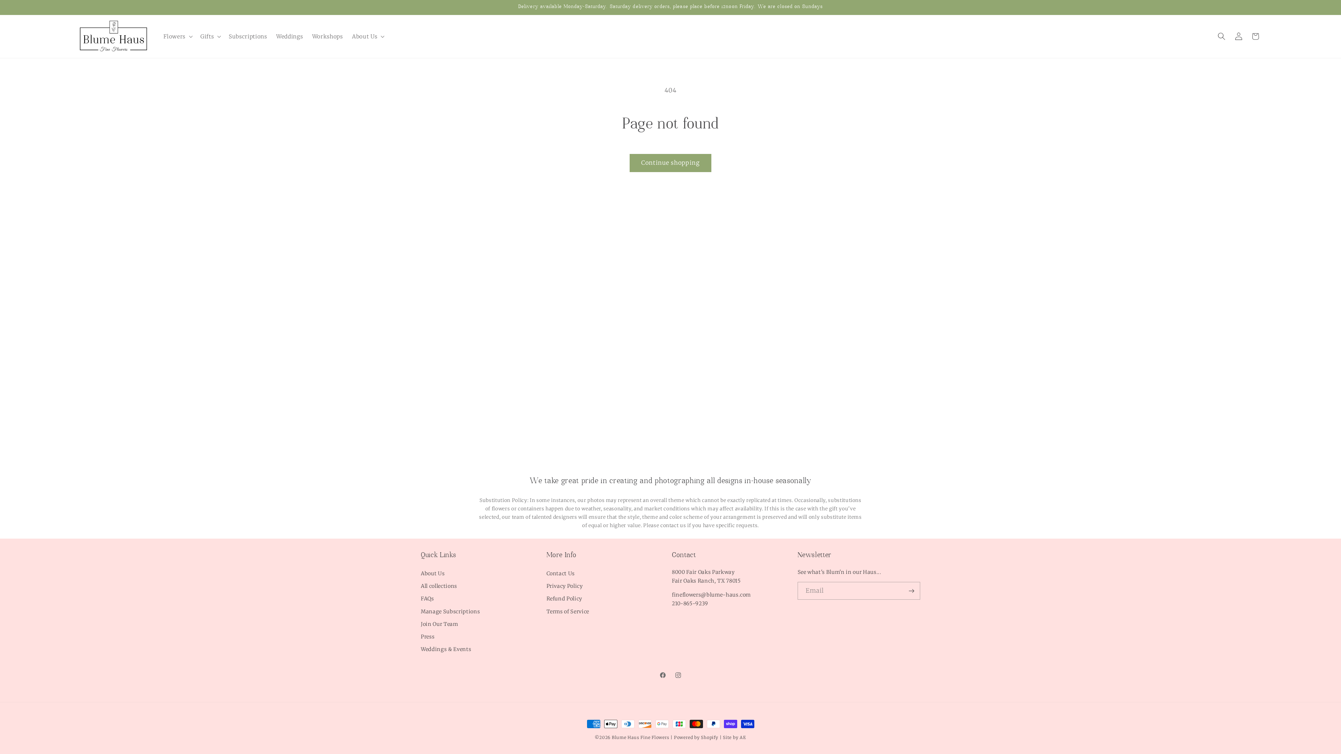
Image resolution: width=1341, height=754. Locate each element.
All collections (439, 586)
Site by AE (734, 737)
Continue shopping (670, 163)
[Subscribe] (911, 591)
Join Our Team (439, 624)
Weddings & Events (446, 649)
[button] (177, 36)
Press (427, 637)
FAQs (427, 599)
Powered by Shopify (696, 737)
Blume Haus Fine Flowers (640, 737)
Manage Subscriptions (450, 611)
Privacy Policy (565, 586)
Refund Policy (564, 599)
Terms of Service (568, 611)
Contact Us (561, 573)
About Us (433, 573)
